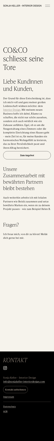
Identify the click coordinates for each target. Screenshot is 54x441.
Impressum (8, 396)
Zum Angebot (27, 155)
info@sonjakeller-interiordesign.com (24, 381)
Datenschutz (9, 406)
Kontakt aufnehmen (15, 389)
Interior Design (11, 109)
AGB (5, 411)
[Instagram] (5, 368)
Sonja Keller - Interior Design (22, 5)
